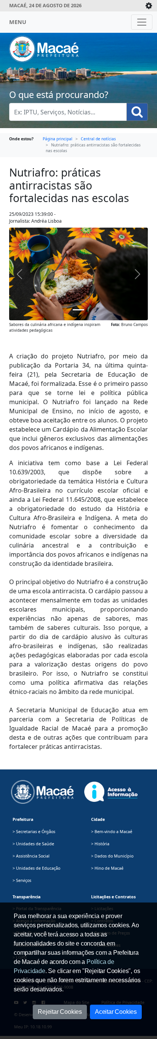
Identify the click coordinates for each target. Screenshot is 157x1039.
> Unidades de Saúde (33, 843)
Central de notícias (98, 138)
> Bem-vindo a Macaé (111, 831)
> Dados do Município (112, 856)
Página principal (57, 138)
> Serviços (22, 880)
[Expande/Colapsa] (149, 5)
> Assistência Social (31, 856)
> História (100, 843)
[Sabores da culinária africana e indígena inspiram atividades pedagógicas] (78, 309)
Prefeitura (23, 819)
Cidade (98, 819)
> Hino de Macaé (107, 868)
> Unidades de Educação (36, 868)
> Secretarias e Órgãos (34, 831)
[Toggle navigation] (141, 22)
